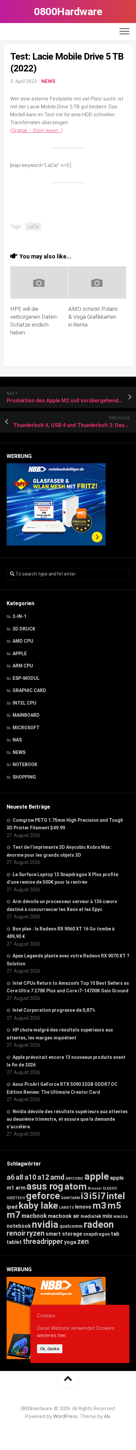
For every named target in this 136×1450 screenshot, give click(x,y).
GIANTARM (70, 1198)
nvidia (45, 1224)
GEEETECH (16, 1198)
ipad (12, 1206)
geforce (43, 1195)
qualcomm (71, 1226)
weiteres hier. (52, 1335)
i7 (102, 1196)
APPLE (20, 653)
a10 (30, 1177)
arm (20, 1188)
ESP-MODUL (26, 678)
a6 (11, 1177)
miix (107, 1216)
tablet (14, 1242)
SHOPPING (24, 777)
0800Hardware (68, 11)
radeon (99, 1224)
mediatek (91, 1216)
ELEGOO (110, 1188)
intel (116, 1196)
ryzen (36, 1233)
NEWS (48, 81)
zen (83, 1241)
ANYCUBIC (74, 1178)
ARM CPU (23, 665)
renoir (16, 1233)
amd (57, 1177)
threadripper (43, 1241)
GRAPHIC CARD (29, 690)
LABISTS (66, 1207)
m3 (99, 1205)
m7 (13, 1214)
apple (97, 1176)
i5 (93, 1196)
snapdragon (96, 1234)
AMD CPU (23, 641)
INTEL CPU (24, 703)
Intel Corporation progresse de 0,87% (54, 1010)
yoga (70, 1242)
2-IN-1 (19, 616)
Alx (107, 1416)
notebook (19, 1226)
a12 (43, 1177)
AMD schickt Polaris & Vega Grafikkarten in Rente (93, 317)
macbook (34, 1216)
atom (75, 1186)
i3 (84, 1196)
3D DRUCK (24, 628)
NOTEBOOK (25, 764)
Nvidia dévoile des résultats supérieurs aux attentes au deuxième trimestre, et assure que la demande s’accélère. (67, 1119)
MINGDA (120, 1217)
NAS (17, 739)
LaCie (33, 226)
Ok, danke (49, 1348)
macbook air (64, 1216)
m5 (114, 1205)
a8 (19, 1177)
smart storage (64, 1234)
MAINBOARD (26, 715)
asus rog (44, 1186)
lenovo (83, 1207)
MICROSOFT (26, 727)
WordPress (65, 1416)
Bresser (95, 1188)
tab (115, 1234)
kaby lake (38, 1205)
